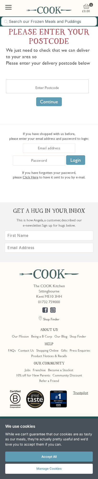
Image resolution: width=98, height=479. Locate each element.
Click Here (30, 177)
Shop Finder (78, 336)
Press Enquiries (80, 350)
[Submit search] (6, 22)
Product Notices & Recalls (49, 356)
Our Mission (20, 336)
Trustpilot (80, 392)
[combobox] (49, 21)
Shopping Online (47, 350)
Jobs (27, 370)
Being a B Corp (41, 336)
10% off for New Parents (33, 375)
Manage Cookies (49, 468)
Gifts (64, 350)
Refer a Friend (49, 380)
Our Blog (60, 336)
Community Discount (67, 375)
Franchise (39, 370)
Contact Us (26, 350)
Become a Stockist (60, 370)
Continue (49, 101)
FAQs (12, 350)
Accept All (49, 456)
